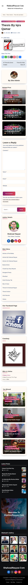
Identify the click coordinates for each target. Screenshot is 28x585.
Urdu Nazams (6, 295)
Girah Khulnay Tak (7, 280)
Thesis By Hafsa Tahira (11, 115)
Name (5, 172)
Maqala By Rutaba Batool (12, 100)
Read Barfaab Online (7, 490)
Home (7, 582)
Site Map (12, 582)
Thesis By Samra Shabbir (12, 131)
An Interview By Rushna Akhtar (10, 479)
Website (5, 185)
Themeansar (19, 579)
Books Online (6, 265)
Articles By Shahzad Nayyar (10, 257)
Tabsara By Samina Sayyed (13, 451)
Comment (5, 150)
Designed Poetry (7, 272)
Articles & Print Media (8, 253)
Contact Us (19, 582)
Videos (4, 299)
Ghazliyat (5, 276)
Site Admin (8, 32)
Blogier (12, 579)
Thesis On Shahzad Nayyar (8, 21)
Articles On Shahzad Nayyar (10, 261)
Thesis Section (20, 21)
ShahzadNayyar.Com (15, 6)
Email (4, 178)
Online (6, 375)
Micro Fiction (6, 284)
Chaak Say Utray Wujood (9, 268)
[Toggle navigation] (2, 6)
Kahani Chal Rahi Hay (11, 404)
